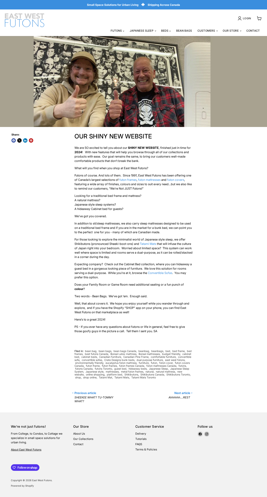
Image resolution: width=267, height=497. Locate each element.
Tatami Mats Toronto (143, 377)
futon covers (175, 180)
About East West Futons (26, 449)
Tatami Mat (105, 377)
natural (149, 371)
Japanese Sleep (142, 30)
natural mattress (165, 371)
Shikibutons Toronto (178, 374)
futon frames (128, 180)
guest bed (120, 368)
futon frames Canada (131, 365)
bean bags (105, 351)
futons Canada (84, 368)
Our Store (231, 30)
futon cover (166, 362)
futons (182, 365)
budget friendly (171, 353)
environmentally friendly (89, 362)
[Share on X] (19, 140)
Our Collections (83, 439)
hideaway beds (138, 368)
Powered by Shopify (22, 485)
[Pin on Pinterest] (31, 140)
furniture (144, 362)
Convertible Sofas (160, 273)
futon (154, 362)
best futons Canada (96, 353)
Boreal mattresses (149, 353)
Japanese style (95, 371)
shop (78, 377)
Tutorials (141, 439)
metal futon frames (132, 371)
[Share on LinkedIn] (25, 140)
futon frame (93, 365)
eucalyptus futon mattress (121, 362)
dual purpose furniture (150, 359)
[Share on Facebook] (13, 140)
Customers (206, 30)
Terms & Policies (146, 449)
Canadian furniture (110, 356)
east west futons (175, 359)
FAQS (138, 444)
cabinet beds (89, 356)
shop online (90, 377)
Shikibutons (131, 374)
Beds (165, 30)
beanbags (157, 351)
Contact (253, 30)
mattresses (112, 371)
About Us (79, 433)
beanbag (143, 351)
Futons (117, 30)
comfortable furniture (163, 356)
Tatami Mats (148, 244)
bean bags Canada (125, 351)
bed (167, 351)
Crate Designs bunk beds (119, 359)
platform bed (114, 374)
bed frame (178, 351)
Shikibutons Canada (152, 374)
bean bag (90, 351)
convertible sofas (92, 359)
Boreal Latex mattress (123, 353)
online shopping (95, 374)
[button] (245, 18)
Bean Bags (184, 30)
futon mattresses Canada (161, 365)
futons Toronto (103, 368)
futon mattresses (149, 180)
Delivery (140, 433)
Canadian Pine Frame (136, 356)
